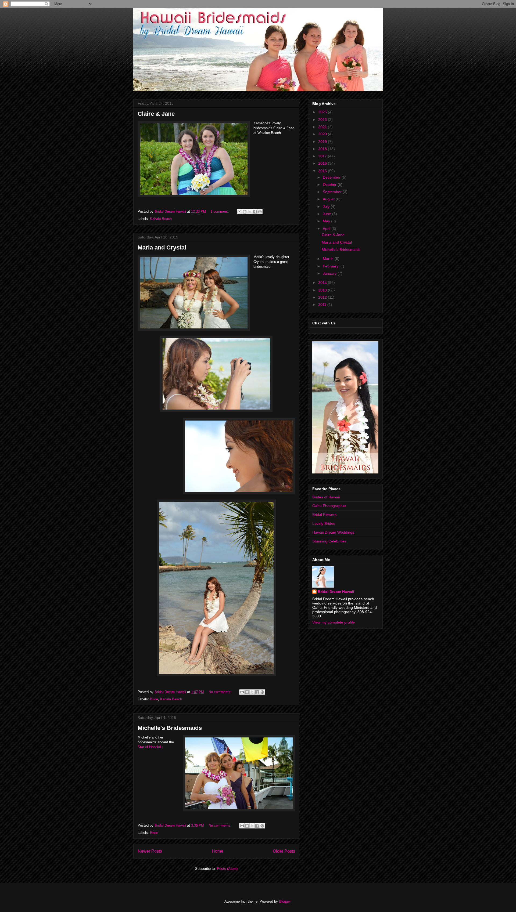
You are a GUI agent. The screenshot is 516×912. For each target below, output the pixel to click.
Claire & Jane (156, 113)
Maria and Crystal (162, 247)
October (330, 184)
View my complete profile (333, 622)
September (333, 192)
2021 (323, 127)
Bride (154, 699)
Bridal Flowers (324, 514)
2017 (323, 156)
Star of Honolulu (150, 747)
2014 (323, 282)
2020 (323, 134)
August (329, 199)
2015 (323, 171)
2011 (322, 304)
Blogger (285, 901)
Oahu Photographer (329, 506)
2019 (323, 141)
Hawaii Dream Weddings (333, 532)
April (327, 228)
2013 (323, 290)
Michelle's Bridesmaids (170, 728)
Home (217, 851)
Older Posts (284, 851)
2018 (323, 149)
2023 (323, 119)
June (327, 214)
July (327, 206)
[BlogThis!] (244, 211)
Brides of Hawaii (326, 497)
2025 (323, 112)
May (327, 221)
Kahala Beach (161, 219)
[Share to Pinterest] (260, 211)
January (330, 273)
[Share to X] (249, 211)
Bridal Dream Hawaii (336, 591)
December (332, 177)
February (331, 266)
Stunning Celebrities (329, 541)
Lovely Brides (323, 523)
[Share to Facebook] (254, 211)
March (329, 258)
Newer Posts (150, 851)
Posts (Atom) (227, 869)
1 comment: (220, 211)
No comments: (220, 692)
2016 (323, 163)
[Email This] (239, 211)
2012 (323, 297)
